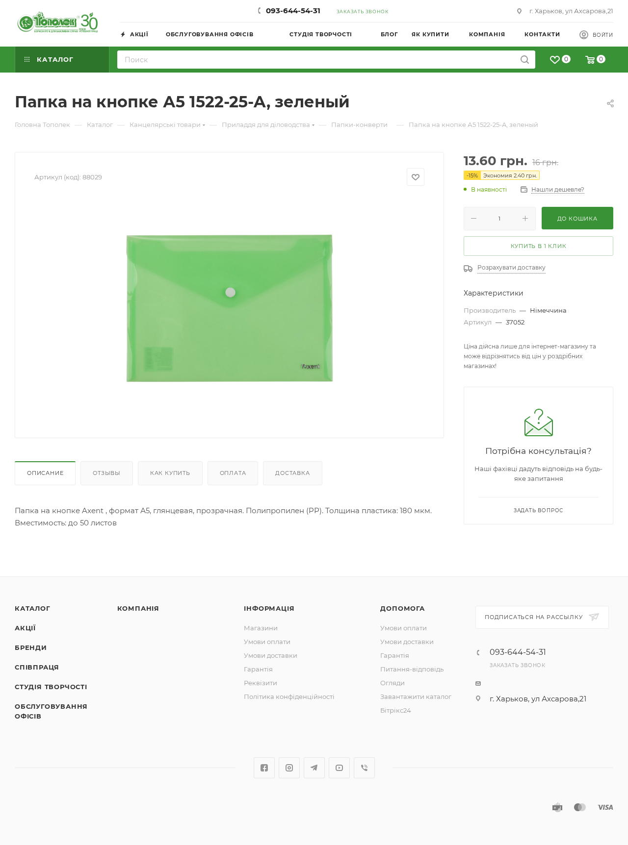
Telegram (314, 767)
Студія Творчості (51, 687)
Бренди (31, 647)
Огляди (392, 683)
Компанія (138, 608)
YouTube (339, 767)
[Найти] (524, 59)
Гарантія (258, 669)
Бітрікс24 (395, 710)
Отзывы (107, 473)
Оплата (233, 473)
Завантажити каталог (415, 696)
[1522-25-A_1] (229, 308)
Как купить (170, 473)
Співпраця (37, 667)
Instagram (289, 767)
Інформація (269, 608)
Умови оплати (267, 642)
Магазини (261, 628)
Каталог (33, 608)
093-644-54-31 (293, 10)
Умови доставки (270, 655)
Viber (364, 767)
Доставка (292, 473)
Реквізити (260, 683)
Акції (25, 628)
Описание (45, 473)
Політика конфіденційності (289, 696)
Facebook (264, 767)
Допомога (402, 608)
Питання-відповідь (412, 669)
